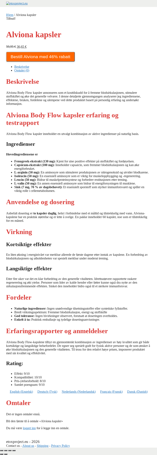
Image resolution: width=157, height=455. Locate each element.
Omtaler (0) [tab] (21, 70)
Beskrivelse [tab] (21, 66)
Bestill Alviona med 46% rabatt (40, 56)
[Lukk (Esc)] (14, 450)
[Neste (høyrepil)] (5, 454)
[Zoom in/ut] (1, 450)
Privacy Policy (60, 445)
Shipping (42, 445)
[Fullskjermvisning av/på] (5, 450)
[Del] (9, 450)
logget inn (29, 428)
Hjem (9, 15)
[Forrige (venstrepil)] (1, 454)
